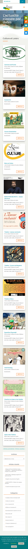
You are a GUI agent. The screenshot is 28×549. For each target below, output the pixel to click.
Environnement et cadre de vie (12, 510)
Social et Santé (9, 520)
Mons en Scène (8, 163)
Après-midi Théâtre (10, 434)
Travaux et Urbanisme (10, 523)
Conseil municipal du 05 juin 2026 (13, 486)
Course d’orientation (10, 131)
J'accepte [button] (21, 543)
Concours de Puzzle (10, 64)
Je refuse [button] (14, 546)
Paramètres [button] (13, 543)
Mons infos (8, 513)
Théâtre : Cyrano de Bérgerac (13, 265)
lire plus (20, 74)
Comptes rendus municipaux (12, 497)
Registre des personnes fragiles (12, 479)
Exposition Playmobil (10, 332)
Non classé (8, 517)
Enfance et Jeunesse (10, 507)
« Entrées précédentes (9, 449)
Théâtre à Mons (9, 299)
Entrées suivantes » (20, 449)
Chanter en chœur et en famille (13, 399)
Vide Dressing (8, 367)
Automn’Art (7, 100)
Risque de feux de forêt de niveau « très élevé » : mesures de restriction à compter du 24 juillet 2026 (13, 470)
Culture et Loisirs (15, 66)
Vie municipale (9, 526)
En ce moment (9, 504)
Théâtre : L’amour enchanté (12, 232)
